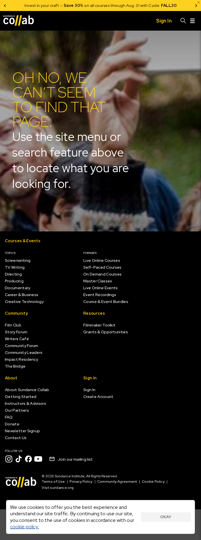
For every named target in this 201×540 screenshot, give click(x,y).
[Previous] (5, 5)
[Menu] (192, 21)
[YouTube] (38, 459)
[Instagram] (9, 459)
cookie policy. (24, 526)
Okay (165, 516)
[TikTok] (19, 459)
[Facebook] (28, 459)
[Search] (183, 21)
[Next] (196, 5)
